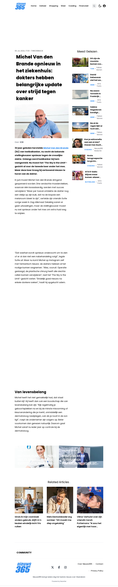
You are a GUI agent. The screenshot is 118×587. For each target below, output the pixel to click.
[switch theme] (100, 6)
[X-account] (52, 567)
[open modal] (104, 6)
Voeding (72, 6)
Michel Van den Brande (55, 147)
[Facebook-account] (59, 567)
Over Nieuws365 (85, 564)
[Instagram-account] (65, 567)
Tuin (92, 69)
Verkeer (42, 6)
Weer (63, 6)
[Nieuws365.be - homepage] (20, 6)
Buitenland (90, 182)
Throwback (37, 51)
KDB (22, 142)
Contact (99, 564)
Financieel (83, 6)
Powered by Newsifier (59, 581)
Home (33, 6)
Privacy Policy (97, 570)
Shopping (53, 6)
